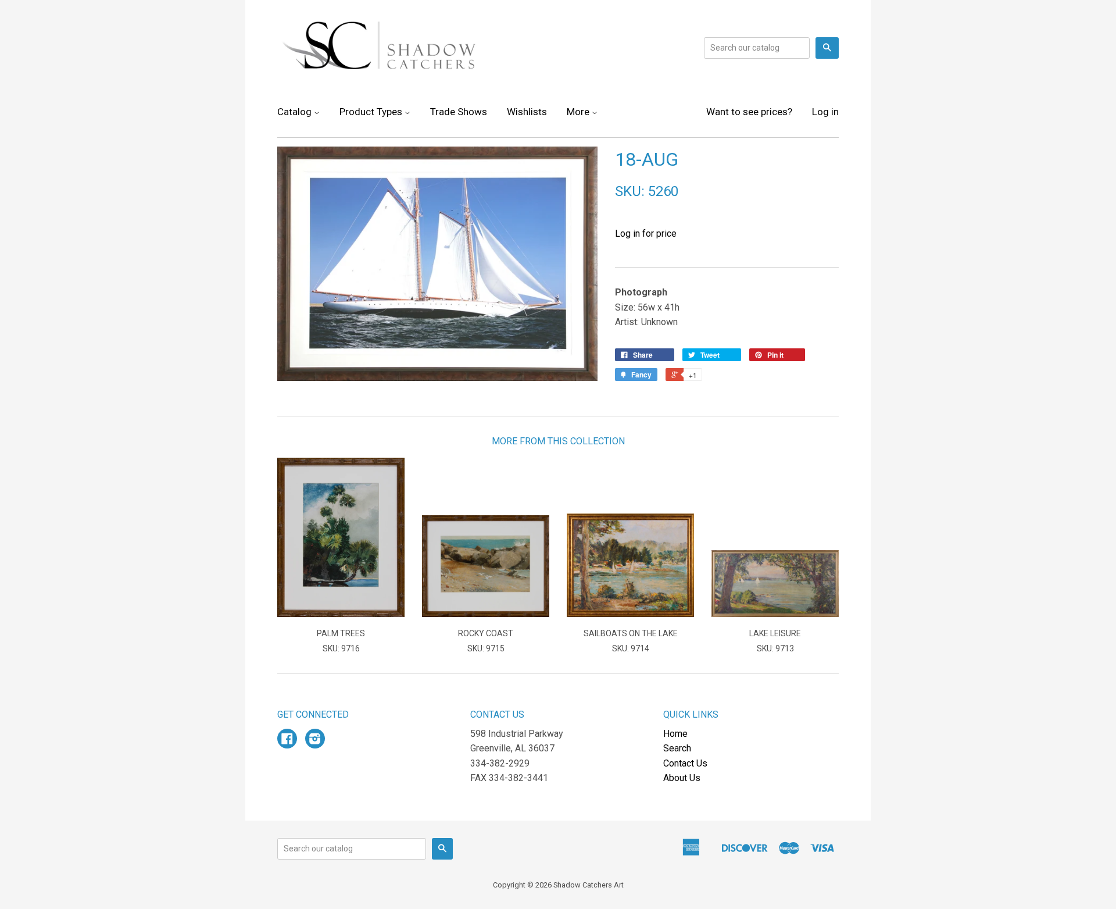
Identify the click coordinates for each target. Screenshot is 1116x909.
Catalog (295, 111)
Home (675, 733)
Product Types (372, 111)
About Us (681, 777)
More (579, 111)
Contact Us (685, 763)
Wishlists (527, 111)
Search (677, 748)
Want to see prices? (749, 111)
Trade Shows (458, 111)
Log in (825, 111)
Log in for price (646, 233)
